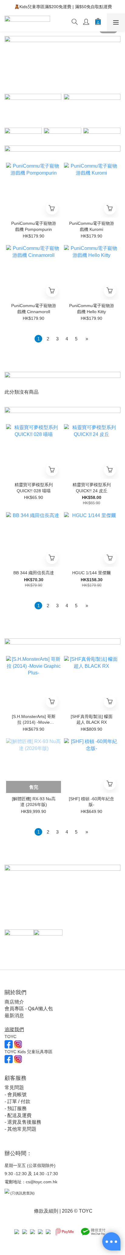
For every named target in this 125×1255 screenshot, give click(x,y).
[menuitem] (38, 338)
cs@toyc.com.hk (41, 1181)
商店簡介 (14, 1001)
